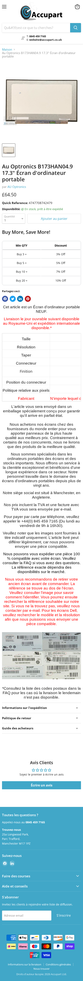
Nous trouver (41, 968)
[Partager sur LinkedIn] (20, 299)
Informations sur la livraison (24, 964)
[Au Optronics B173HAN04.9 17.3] (8, 150)
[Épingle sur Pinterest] (28, 299)
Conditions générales (58, 964)
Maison (7, 49)
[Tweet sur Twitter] (13, 299)
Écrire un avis (41, 785)
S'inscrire (64, 915)
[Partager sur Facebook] (5, 299)
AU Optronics (16, 187)
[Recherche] (75, 27)
